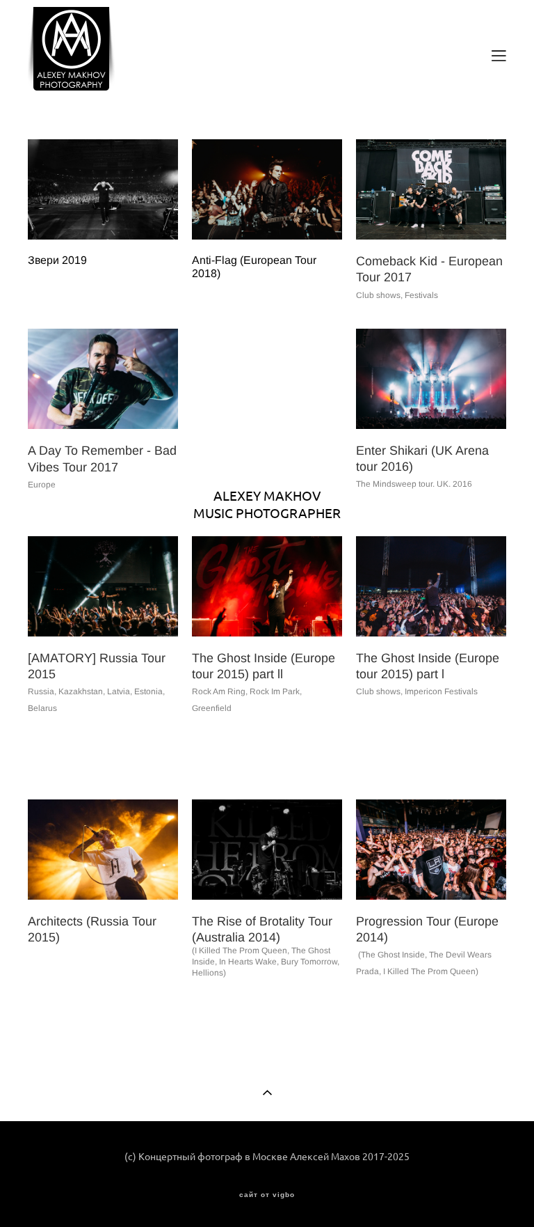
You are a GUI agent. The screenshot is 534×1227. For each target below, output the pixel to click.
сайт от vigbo (267, 1194)
